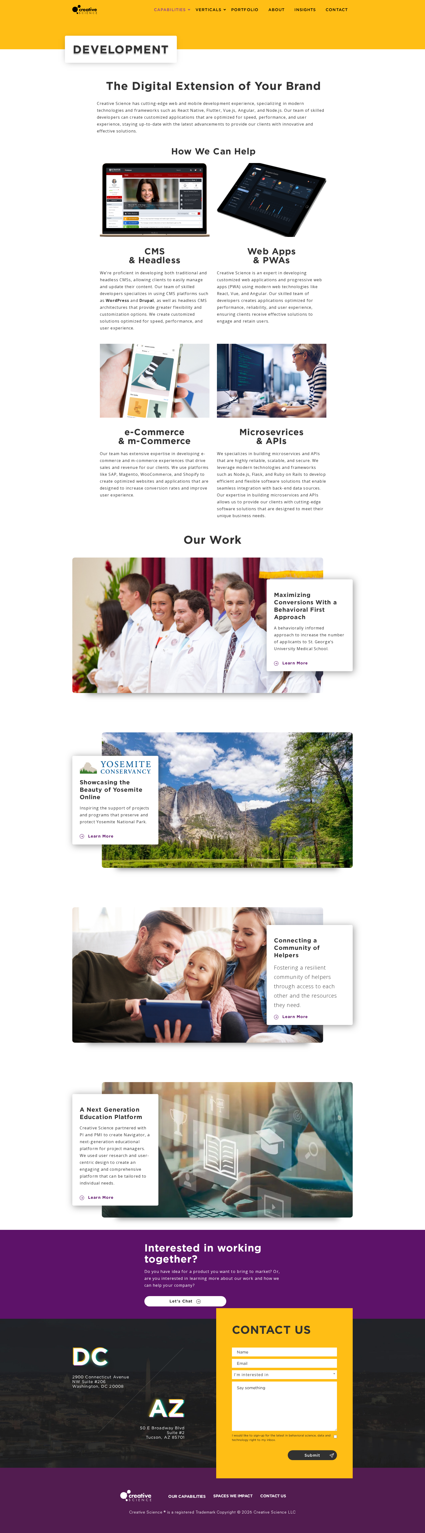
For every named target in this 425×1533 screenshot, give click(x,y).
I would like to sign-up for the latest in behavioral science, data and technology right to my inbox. (281, 1437)
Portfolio (244, 9)
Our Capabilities (186, 1496)
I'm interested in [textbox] (251, 1374)
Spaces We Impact (232, 1496)
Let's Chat (181, 1301)
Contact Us (273, 1496)
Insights (305, 9)
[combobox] (284, 1374)
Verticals (208, 9)
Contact (337, 9)
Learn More (295, 663)
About (276, 9)
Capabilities (170, 9)
